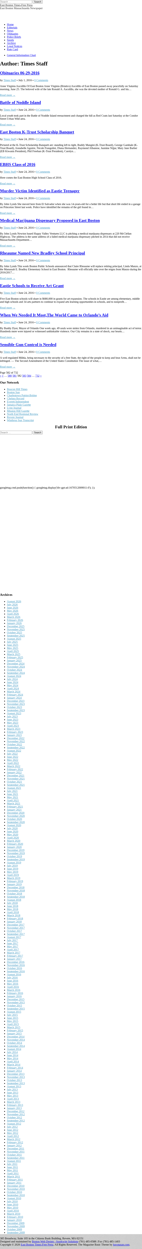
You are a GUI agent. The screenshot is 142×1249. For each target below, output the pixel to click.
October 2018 (14, 893)
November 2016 (16, 965)
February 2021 (15, 806)
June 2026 (12, 607)
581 (14, 375)
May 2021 (12, 797)
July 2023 (12, 716)
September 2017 (16, 934)
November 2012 (16, 1114)
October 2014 (14, 1042)
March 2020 (13, 840)
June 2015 (12, 1018)
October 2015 (14, 1005)
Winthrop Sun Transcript (20, 420)
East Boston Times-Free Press (16, 5)
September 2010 (16, 1195)
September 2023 (16, 710)
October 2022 (14, 744)
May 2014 (12, 1058)
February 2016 (15, 993)
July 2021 (12, 791)
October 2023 (14, 707)
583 (24, 375)
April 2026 (13, 613)
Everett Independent (18, 401)
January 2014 (14, 1070)
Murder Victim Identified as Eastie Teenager (40, 191)
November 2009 (16, 1226)
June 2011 (12, 1167)
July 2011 (12, 1164)
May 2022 (12, 760)
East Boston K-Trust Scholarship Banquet (37, 132)
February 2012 (15, 1142)
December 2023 (15, 700)
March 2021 (13, 803)
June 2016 (12, 980)
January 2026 (14, 623)
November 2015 (16, 1002)
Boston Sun (13, 392)
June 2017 (12, 943)
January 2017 (14, 958)
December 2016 (15, 962)
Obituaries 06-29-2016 (19, 73)
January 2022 (14, 772)
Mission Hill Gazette (18, 410)
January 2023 (14, 735)
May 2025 (12, 648)
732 (37, 375)
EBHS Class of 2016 (17, 164)
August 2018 (14, 899)
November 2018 (16, 890)
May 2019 (12, 871)
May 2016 (12, 983)
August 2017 (14, 937)
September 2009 (16, 1232)
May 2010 (12, 1207)
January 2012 (14, 1145)
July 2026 (12, 604)
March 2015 (13, 1027)
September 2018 (16, 896)
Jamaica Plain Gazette (19, 404)
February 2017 (15, 955)
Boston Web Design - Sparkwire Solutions (55, 1241)
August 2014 (14, 1049)
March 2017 (13, 952)
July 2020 (12, 828)
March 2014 (13, 1064)
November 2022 (16, 741)
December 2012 (15, 1111)
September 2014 (16, 1046)
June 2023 (12, 719)
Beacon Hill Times (17, 389)
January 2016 (14, 996)
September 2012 (16, 1120)
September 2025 (16, 635)
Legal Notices (14, 46)
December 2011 (15, 1148)
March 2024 (13, 691)
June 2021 (12, 794)
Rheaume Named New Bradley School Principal (42, 253)
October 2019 (14, 856)
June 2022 (12, 756)
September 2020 (16, 822)
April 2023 (13, 725)
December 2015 (15, 999)
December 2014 (15, 1036)
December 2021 (15, 775)
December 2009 (15, 1223)
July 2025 (12, 641)
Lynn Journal (14, 407)
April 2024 (13, 688)
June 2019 (12, 868)
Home (10, 24)
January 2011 (14, 1182)
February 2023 (15, 732)
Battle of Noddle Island (20, 102)
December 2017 (15, 924)
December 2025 (15, 626)
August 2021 (14, 787)
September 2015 (16, 1008)
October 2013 (14, 1080)
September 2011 (16, 1157)
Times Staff (9, 80)
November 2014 (16, 1039)
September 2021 (16, 784)
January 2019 (14, 884)
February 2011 (15, 1179)
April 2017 (13, 949)
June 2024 (12, 682)
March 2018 (13, 915)
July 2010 (12, 1201)
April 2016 (13, 986)
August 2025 (14, 638)
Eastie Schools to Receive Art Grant (32, 285)
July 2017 (12, 940)
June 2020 (12, 831)
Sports (10, 40)
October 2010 (14, 1192)
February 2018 (15, 918)
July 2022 (12, 753)
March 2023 (13, 728)
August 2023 (14, 713)
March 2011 (13, 1176)
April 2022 (13, 763)
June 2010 (12, 1204)
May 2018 (12, 909)
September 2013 (16, 1083)
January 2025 (14, 660)
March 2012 (13, 1139)
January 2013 (14, 1108)
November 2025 (16, 629)
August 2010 (14, 1198)
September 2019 (16, 859)
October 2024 (14, 669)
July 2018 (12, 903)
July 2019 (12, 865)
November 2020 (16, 815)
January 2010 (14, 1220)
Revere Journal (15, 417)
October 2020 (14, 819)
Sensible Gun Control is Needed (28, 344)
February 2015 (15, 1030)
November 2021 (16, 778)
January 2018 (14, 921)
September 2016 (16, 971)
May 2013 (12, 1095)
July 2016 (12, 977)
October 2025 (14, 632)
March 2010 (13, 1213)
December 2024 (15, 663)
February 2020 (15, 843)
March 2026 (13, 617)
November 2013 (16, 1077)
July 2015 (12, 1014)
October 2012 (14, 1117)
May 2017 (12, 946)
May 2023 (12, 722)
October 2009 (14, 1229)
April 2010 (13, 1210)
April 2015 (13, 1024)
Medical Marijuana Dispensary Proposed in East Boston (50, 220)
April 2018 (13, 912)
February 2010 (15, 1216)
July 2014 (12, 1052)
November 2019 (16, 853)
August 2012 (14, 1123)
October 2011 (14, 1154)
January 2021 (14, 809)
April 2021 (13, 800)
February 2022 (15, 769)
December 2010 (15, 1185)
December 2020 (15, 812)
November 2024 (16, 666)
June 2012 (12, 1129)
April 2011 (13, 1173)
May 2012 (12, 1133)
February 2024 (15, 694)
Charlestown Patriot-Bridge (22, 395)
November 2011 (16, 1151)
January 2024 (14, 697)
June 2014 (12, 1055)
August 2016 (14, 974)
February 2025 (15, 657)
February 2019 (15, 881)
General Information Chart (21, 55)
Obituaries (12, 33)
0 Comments (41, 80)
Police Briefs (14, 36)
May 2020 (12, 834)
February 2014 (15, 1067)
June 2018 (12, 906)
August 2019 (14, 862)
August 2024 (14, 676)
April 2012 (13, 1136)
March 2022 (13, 766)
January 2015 (14, 1033)
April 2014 (13, 1061)
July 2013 (12, 1089)
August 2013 (14, 1086)
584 (29, 375)
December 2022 (15, 738)
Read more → (7, 95)
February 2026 (15, 620)
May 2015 (12, 1021)
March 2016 (13, 990)
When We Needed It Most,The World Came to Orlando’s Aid (54, 315)
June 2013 (12, 1092)
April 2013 (13, 1098)
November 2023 (16, 704)
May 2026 (12, 610)
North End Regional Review (22, 414)
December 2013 (15, 1073)
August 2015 (14, 1011)
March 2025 (13, 654)
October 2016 (14, 968)
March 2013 (13, 1101)
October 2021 (14, 781)
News (10, 30)
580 (10, 375)
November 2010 (16, 1189)
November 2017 (16, 927)
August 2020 (14, 825)
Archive (11, 43)
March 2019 (13, 878)
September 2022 (16, 747)
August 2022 (14, 750)
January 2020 (14, 847)
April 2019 (13, 875)
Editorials (12, 27)
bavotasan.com (121, 1244)
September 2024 (16, 672)
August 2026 (14, 601)
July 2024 (12, 679)
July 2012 (12, 1126)
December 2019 (15, 850)
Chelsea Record (15, 398)
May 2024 (12, 685)
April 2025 (13, 651)
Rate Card (12, 49)
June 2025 (12, 644)
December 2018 (15, 887)
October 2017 (14, 930)
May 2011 (12, 1170)
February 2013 (15, 1105)
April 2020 (13, 837)
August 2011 (14, 1161)
